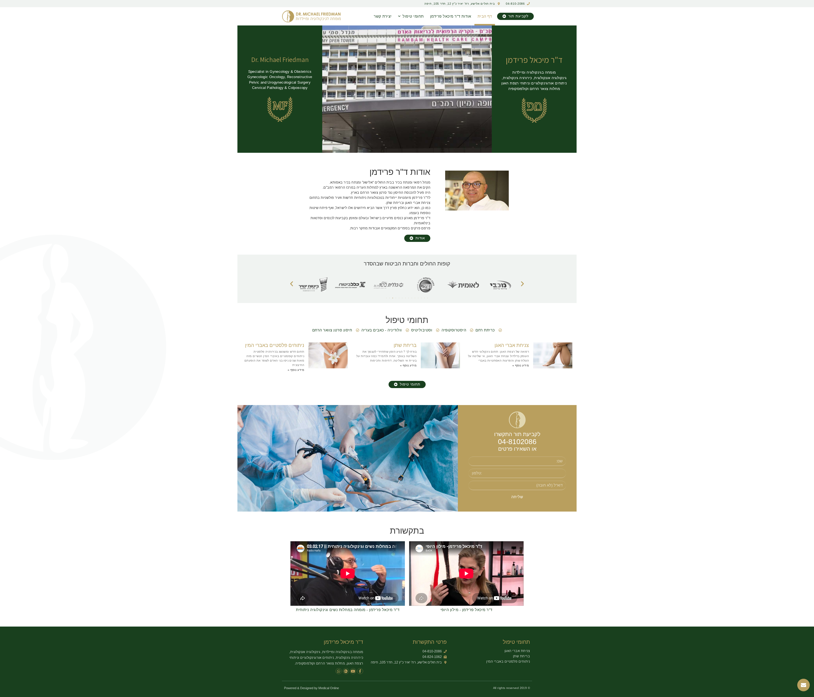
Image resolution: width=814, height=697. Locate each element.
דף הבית (485, 16)
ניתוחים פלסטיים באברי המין (274, 345)
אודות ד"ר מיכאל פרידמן (450, 16)
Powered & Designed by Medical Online (311, 688)
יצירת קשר (383, 16)
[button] (515, 16)
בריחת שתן (405, 345)
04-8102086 (517, 442)
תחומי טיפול (413, 16)
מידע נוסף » (520, 365)
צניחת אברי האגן (512, 345)
